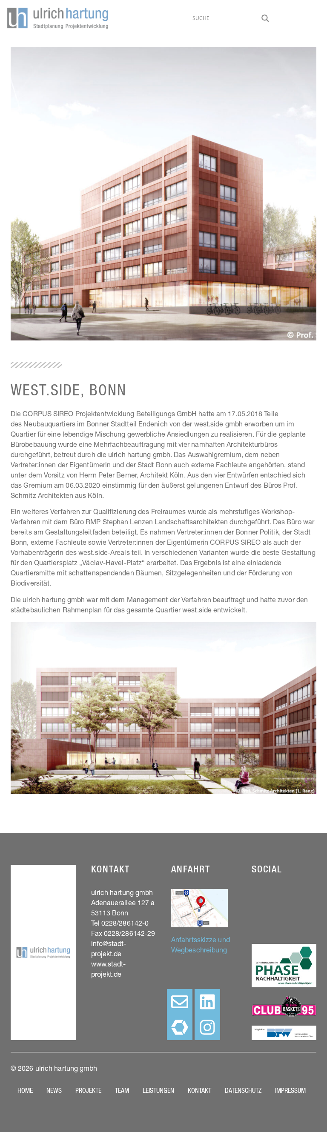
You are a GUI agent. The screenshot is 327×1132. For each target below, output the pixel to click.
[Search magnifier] (265, 18)
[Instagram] (207, 1027)
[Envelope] (179, 1002)
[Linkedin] (207, 1002)
